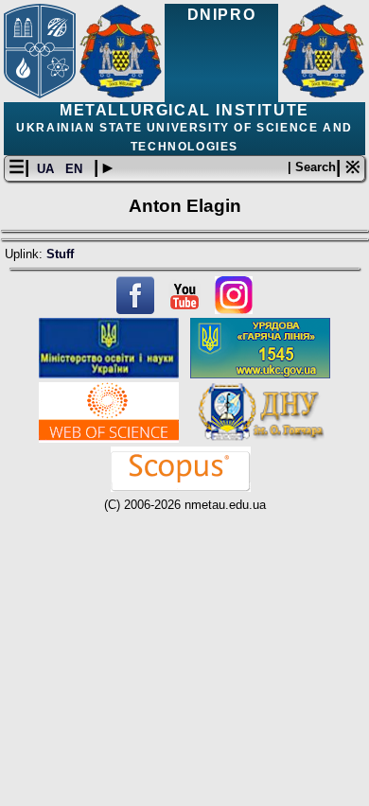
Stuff (60, 254)
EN (75, 169)
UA (47, 169)
